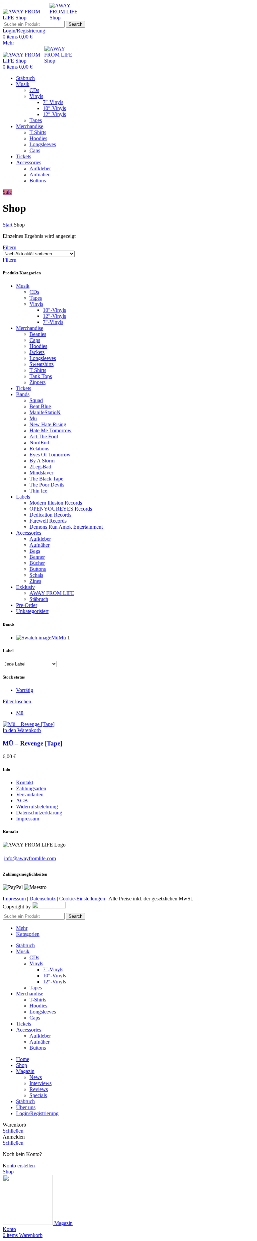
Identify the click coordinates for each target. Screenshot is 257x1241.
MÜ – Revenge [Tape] (32, 743)
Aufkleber (40, 168)
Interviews (40, 1083)
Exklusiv (25, 587)
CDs (34, 90)
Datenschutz (42, 898)
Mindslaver (41, 472)
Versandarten (30, 794)
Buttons (37, 180)
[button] (22, 730)
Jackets (37, 352)
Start (8, 225)
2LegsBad (40, 466)
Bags (34, 551)
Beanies (37, 334)
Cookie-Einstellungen (82, 898)
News (35, 1077)
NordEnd (39, 442)
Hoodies (38, 138)
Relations (39, 448)
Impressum (27, 818)
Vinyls (36, 96)
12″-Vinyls (54, 114)
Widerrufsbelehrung (37, 806)
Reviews (38, 1089)
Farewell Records (48, 521)
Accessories (28, 533)
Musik (22, 286)
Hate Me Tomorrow (50, 430)
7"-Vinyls (53, 322)
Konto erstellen (19, 1165)
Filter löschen (17, 701)
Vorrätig (24, 690)
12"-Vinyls (54, 316)
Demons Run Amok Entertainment (66, 527)
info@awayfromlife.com (30, 858)
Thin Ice (38, 491)
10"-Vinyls (54, 310)
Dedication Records (50, 515)
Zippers (37, 382)
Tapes (35, 120)
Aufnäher (39, 174)
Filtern (9, 247)
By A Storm (42, 460)
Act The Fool (43, 436)
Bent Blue (40, 406)
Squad (36, 400)
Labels (23, 497)
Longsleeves (42, 144)
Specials (38, 1095)
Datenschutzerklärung (39, 812)
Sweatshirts (41, 364)
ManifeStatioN (45, 412)
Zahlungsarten (31, 788)
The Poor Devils (46, 484)
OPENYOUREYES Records (60, 509)
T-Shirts (37, 132)
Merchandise (29, 328)
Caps (34, 150)
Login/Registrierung (37, 1113)
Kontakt (24, 782)
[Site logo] (26, 17)
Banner (37, 557)
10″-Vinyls (54, 108)
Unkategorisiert (32, 611)
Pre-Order (26, 605)
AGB (22, 800)
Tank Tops (40, 376)
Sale (7, 192)
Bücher (37, 563)
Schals (36, 575)
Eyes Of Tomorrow (50, 454)
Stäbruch (38, 599)
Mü (33, 418)
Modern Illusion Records (55, 503)
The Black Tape (46, 478)
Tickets (23, 388)
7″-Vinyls (53, 102)
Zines (35, 581)
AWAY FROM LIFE (51, 593)
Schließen (13, 1131)
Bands (22, 394)
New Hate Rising (47, 424)
